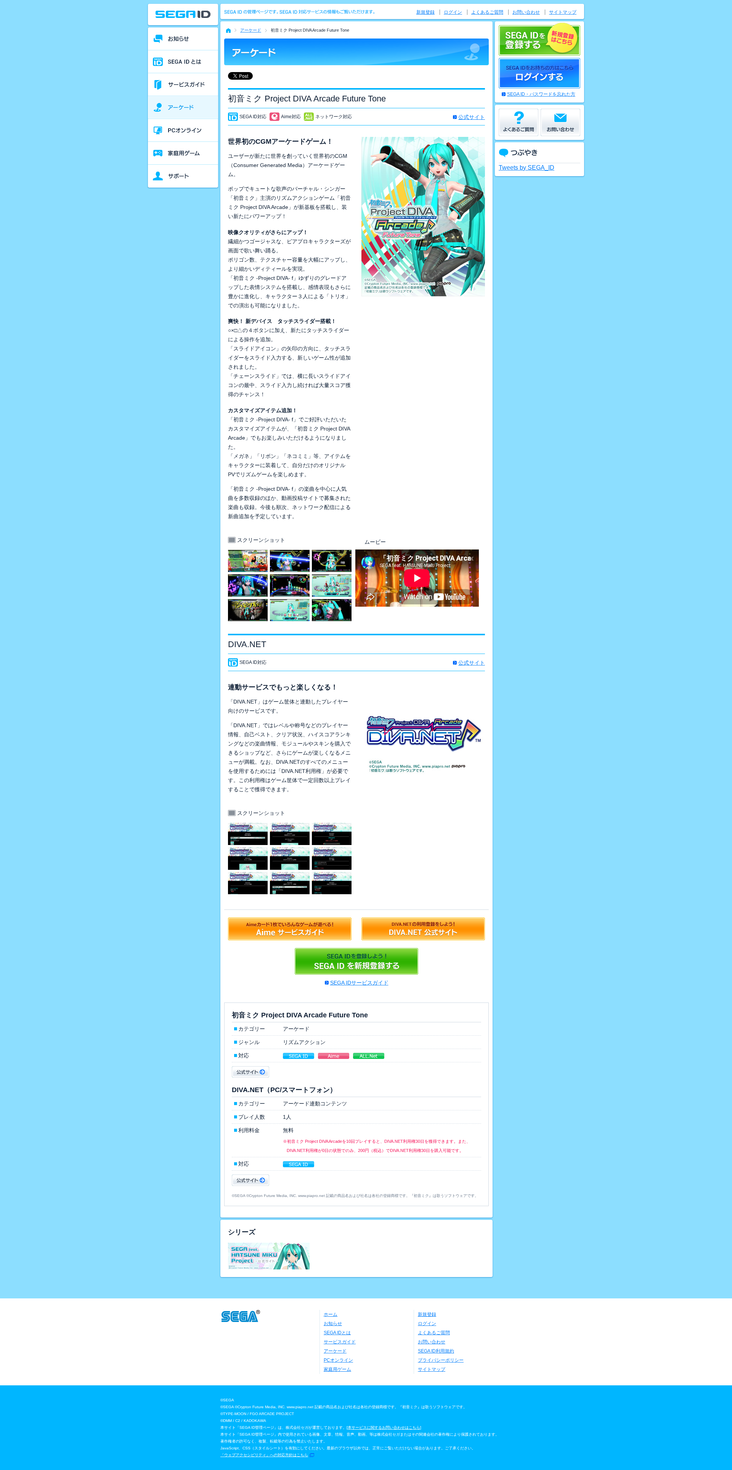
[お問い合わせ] (560, 122)
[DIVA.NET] (248, 827)
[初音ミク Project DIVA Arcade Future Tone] (248, 554)
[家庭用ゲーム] (183, 153)
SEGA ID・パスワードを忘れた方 (541, 94)
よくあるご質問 (487, 12)
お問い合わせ (526, 12)
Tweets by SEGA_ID (526, 167)
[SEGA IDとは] (183, 61)
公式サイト (471, 117)
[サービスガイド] (183, 84)
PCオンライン (338, 1360)
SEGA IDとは (337, 1332)
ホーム (330, 1314)
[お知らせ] (183, 38)
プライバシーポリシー (441, 1360)
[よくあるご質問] (518, 122)
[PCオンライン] (183, 130)
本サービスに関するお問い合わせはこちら (384, 1427)
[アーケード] (183, 107)
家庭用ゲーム (337, 1369)
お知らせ (333, 1323)
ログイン (453, 12)
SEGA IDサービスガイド (359, 983)
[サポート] (183, 176)
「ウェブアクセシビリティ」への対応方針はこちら (264, 1455)
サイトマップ (562, 12)
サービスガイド (340, 1342)
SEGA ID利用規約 (436, 1351)
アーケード (250, 30)
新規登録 (425, 12)
